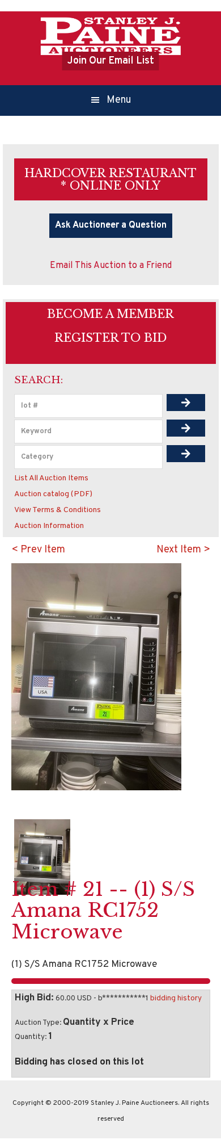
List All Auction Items (51, 478)
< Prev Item (38, 549)
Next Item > (183, 549)
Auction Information (49, 526)
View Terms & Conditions (57, 510)
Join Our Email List (110, 61)
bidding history (176, 998)
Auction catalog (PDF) (53, 494)
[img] (185, 402)
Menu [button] (119, 100)
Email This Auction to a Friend (111, 265)
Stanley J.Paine (110, 35)
